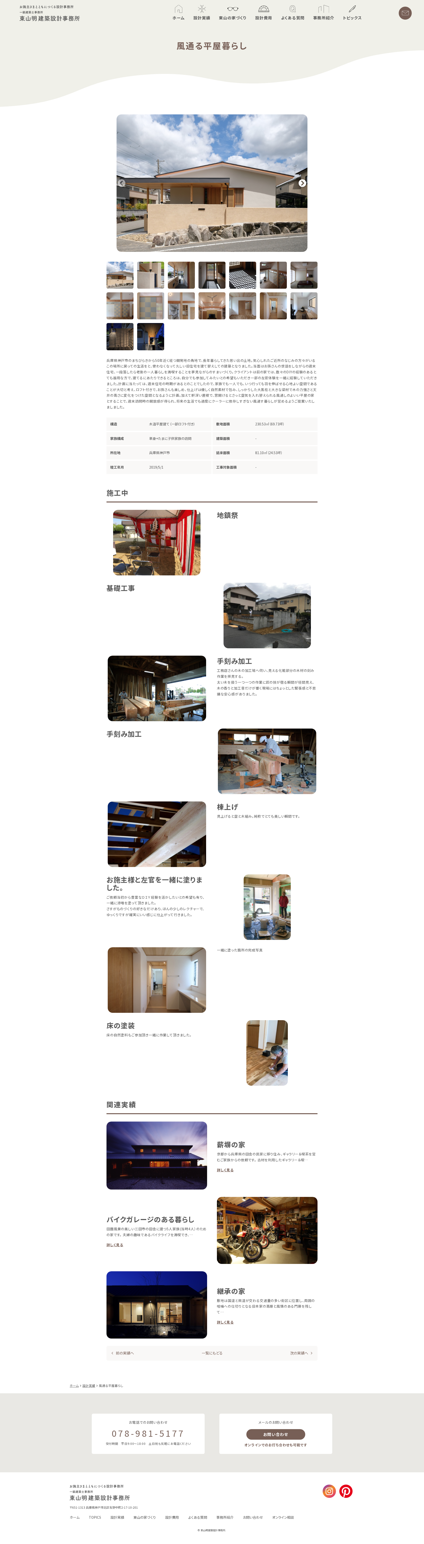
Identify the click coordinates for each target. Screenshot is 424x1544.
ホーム (75, 1517)
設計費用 (172, 1517)
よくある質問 (197, 1517)
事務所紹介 (225, 1517)
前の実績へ (125, 1353)
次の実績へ (299, 1353)
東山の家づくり (144, 1517)
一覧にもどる (212, 1353)
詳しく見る (225, 1169)
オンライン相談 (283, 1517)
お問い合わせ (275, 1434)
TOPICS (95, 1517)
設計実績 (117, 1517)
